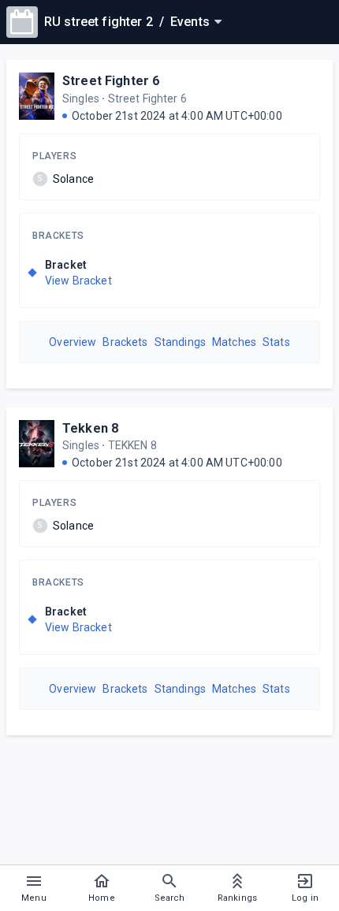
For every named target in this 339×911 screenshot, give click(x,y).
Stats (276, 342)
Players (54, 156)
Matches (234, 342)
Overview (72, 342)
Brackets (58, 235)
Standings (180, 342)
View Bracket (78, 280)
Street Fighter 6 (110, 80)
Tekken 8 (90, 428)
